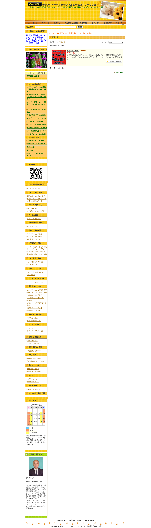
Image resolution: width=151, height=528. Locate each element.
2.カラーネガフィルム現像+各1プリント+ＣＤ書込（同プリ (36, 97)
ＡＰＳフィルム (32, 264)
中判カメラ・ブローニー (37, 268)
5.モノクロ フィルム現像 (37, 115)
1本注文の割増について (37, 185)
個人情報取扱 (62, 520)
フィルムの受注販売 (34, 219)
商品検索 (29, 27)
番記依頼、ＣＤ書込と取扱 (36, 196)
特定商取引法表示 (75, 520)
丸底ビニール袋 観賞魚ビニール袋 (37, 154)
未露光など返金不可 (34, 321)
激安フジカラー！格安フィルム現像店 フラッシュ (69, 4)
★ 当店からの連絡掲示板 (36, 211)
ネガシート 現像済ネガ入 (37, 144)
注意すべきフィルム (35, 286)
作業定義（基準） (33, 318)
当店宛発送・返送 (35, 243)
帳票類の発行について (36, 385)
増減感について (32, 300)
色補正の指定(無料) (36, 222)
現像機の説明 (89, 520)
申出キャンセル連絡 (34, 371)
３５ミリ (30, 328)
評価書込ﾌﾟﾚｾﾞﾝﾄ (33, 382)
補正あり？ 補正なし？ (35, 226)
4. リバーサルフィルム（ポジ (36, 111)
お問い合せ (96, 23)
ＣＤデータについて (35, 192)
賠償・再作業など (35, 337)
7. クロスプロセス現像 (35, 121)
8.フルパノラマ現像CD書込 (36, 124)
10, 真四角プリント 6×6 (36, 131)
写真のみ (62, 42)
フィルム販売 (33, 215)
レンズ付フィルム (35, 258)
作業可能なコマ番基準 (34, 295)
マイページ (46, 23)
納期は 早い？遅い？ (36, 230)
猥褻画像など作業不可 (34, 310)
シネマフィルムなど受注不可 (37, 290)
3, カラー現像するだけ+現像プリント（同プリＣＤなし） (36, 104)
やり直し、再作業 (33, 343)
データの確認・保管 (34, 358)
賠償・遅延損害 (32, 341)
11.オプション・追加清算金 (35, 73)
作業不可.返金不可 (35, 314)
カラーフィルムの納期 (34, 234)
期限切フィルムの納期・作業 (37, 293)
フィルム (30, 150)
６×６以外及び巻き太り (36, 272)
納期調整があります (34, 239)
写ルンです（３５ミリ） (35, 262)
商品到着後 (32, 355)
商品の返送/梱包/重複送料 (36, 252)
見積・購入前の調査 (35, 347)
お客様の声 (108, 23)
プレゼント (32, 375)
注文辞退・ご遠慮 (33, 369)
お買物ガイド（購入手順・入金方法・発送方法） (71, 23)
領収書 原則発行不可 (34, 389)
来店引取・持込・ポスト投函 (37, 254)
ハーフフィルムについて (35, 298)
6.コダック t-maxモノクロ (37, 118)
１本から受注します (34, 188)
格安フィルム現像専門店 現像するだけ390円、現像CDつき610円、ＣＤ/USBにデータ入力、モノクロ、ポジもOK (66, 7)
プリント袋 (30, 147)
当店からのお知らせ (35, 205)
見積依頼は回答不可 (34, 351)
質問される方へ (32, 208)
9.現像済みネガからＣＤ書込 (37, 128)
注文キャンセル (34, 365)
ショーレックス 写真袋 (35, 140)
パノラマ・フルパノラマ (37, 278)
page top (119, 72)
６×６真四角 (31, 275)
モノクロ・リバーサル (34, 237)
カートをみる (33, 23)
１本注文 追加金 (33, 76)
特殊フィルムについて (34, 308)
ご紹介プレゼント (33, 379)
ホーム (51, 33)
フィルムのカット (35, 324)
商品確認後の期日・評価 (35, 361)
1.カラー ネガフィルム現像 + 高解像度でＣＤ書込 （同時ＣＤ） (36, 89)
